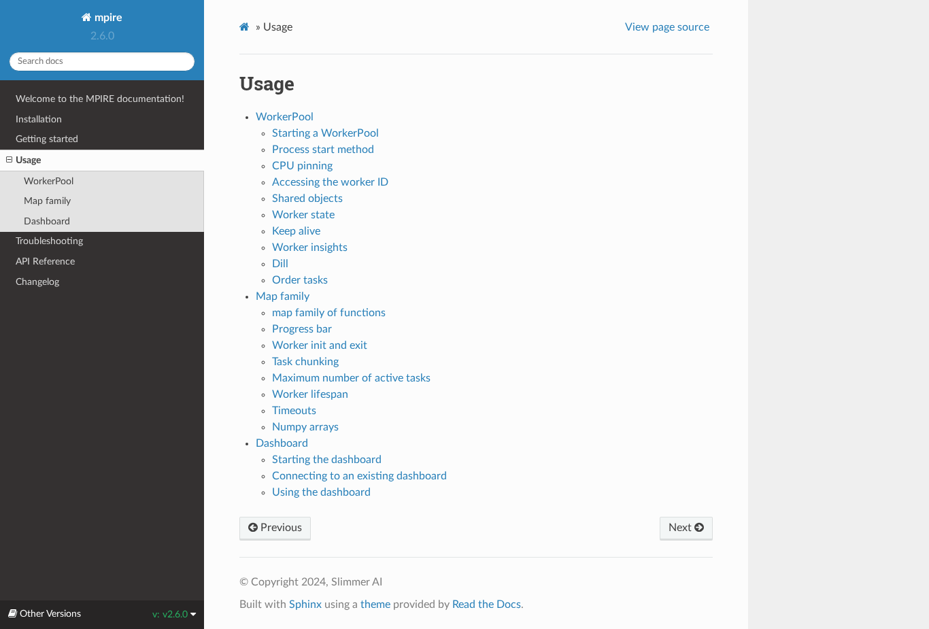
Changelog (37, 282)
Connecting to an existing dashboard (359, 476)
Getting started (47, 139)
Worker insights (310, 247)
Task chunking (305, 361)
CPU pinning (302, 165)
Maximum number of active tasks (351, 378)
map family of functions (329, 312)
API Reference (45, 261)
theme (375, 604)
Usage (28, 160)
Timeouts (294, 410)
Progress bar (302, 329)
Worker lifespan (310, 394)
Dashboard (47, 221)
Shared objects (307, 198)
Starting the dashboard (327, 459)
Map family (47, 201)
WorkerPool (48, 181)
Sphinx (305, 604)
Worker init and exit (319, 345)
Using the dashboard (321, 492)
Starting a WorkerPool (325, 133)
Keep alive (296, 231)
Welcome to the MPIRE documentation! (100, 99)
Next (681, 527)
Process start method (323, 149)
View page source (667, 27)
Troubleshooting (49, 241)
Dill (280, 263)
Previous (280, 527)
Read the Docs (486, 604)
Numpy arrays (305, 427)
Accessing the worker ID (330, 182)
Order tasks (300, 280)
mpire (107, 17)
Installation (39, 119)
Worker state (303, 214)
